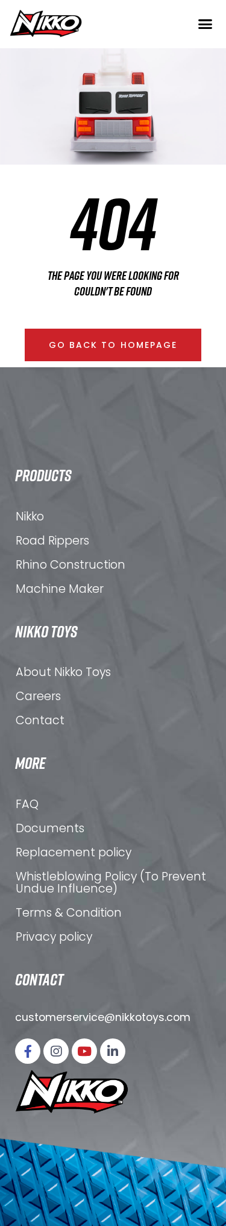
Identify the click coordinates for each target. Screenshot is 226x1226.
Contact (40, 720)
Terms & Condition (69, 913)
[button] (204, 23)
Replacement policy (73, 852)
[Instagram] (56, 1051)
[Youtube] (84, 1051)
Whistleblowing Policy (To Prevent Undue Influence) (111, 882)
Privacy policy (54, 937)
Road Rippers (52, 540)
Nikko (30, 516)
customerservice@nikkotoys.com (102, 1017)
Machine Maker (60, 589)
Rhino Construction (70, 565)
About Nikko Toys (63, 672)
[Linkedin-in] (112, 1051)
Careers (38, 696)
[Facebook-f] (27, 1051)
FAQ (27, 804)
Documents (50, 828)
